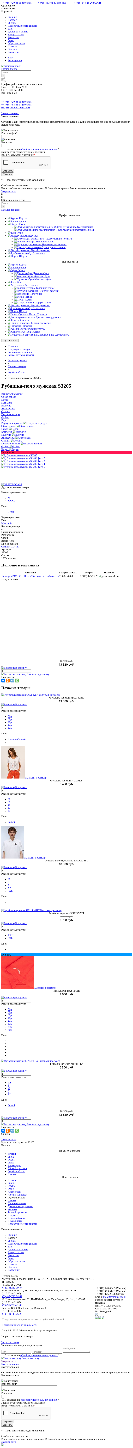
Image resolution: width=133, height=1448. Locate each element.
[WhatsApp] (17, 680)
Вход (10, 57)
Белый (11, 822)
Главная (12, 17)
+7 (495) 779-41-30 (12, 1305)
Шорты (12, 1174)
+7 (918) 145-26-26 (12, 1314)
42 (9, 808)
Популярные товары (19, 349)
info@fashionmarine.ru (114, 1296)
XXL (10, 888)
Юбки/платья (15, 1221)
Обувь (11, 1159)
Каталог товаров (10, 209)
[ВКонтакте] (3, 680)
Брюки (11, 1156)
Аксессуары (8, 437)
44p (10, 1026)
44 (9, 811)
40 (9, 805)
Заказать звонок (10, 113)
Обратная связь (16, 43)
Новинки (13, 346)
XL (9, 885)
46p (10, 1029)
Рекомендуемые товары (21, 355)
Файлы (5, 446)
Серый (11, 511)
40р (10, 722)
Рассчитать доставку (38, 674)
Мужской (6, 523)
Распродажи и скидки (20, 352)
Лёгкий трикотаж (17, 1168)
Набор (5, 429)
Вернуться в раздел (12, 423)
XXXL (11, 500)
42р (10, 725)
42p (10, 1021)
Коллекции (14, 52)
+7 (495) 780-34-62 (12, 1296)
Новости (12, 46)
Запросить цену (30, 1358)
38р (10, 719)
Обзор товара (9, 426)
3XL (10, 891)
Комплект (7, 431)
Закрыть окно (8, 191)
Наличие (6, 434)
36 (9, 799)
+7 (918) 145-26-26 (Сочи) (86, 2)
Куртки (12, 1153)
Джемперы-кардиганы (20, 1206)
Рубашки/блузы (16, 1218)
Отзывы (12, 49)
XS (9, 1082)
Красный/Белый (17, 739)
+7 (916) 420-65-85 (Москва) (16, 2)
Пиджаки (13, 1215)
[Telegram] (12, 680)
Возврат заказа (16, 34)
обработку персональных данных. (39, 149)
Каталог (12, 19)
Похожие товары (11, 443)
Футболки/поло (16, 1171)
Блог (10, 28)
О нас (11, 40)
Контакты (13, 37)
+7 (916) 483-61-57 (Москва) (51, 2)
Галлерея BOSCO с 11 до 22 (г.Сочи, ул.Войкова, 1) (30, 576)
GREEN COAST (10, 546)
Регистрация (15, 60)
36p (10, 1009)
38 (9, 802)
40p (10, 1018)
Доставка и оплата (18, 31)
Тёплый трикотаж (18, 1212)
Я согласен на (32, 149)
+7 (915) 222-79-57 (12, 1287)
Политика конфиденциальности (19, 1325)
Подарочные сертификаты (22, 25)
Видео (5, 449)
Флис (11, 1162)
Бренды (12, 22)
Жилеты (12, 1209)
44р (10, 728)
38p (10, 1012)
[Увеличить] (19, 455)
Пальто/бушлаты (17, 1203)
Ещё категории (10, 340)
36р (10, 716)
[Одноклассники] (8, 680)
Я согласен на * (32, 1355)
